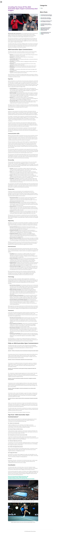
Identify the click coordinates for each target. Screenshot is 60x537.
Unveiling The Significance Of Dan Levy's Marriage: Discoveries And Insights (21, 478)
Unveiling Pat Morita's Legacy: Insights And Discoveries (17, 477)
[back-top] (8, 534)
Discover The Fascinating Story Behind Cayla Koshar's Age (18, 476)
